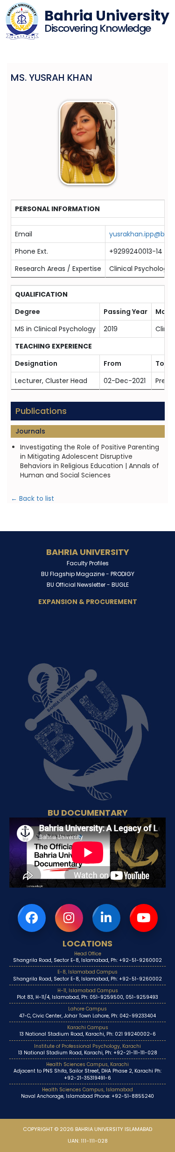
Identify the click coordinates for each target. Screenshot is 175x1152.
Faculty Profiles (88, 563)
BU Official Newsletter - (88, 585)
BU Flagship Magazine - (87, 574)
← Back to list (32, 498)
